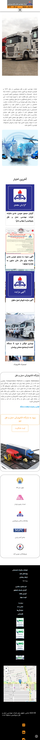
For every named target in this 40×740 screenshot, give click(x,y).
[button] (20, 681)
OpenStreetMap (32, 701)
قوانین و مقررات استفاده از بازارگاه (29, 407)
